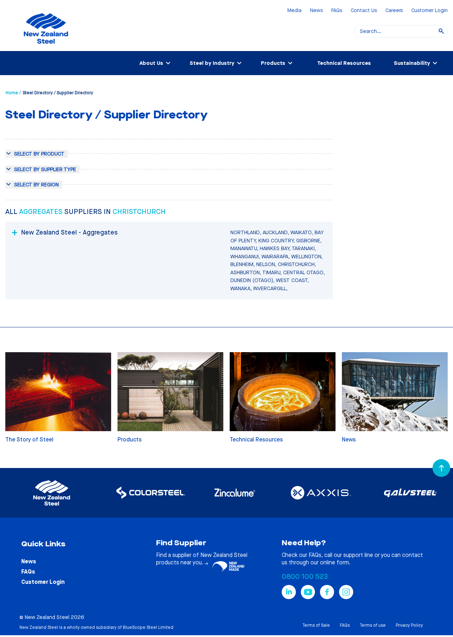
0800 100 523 (305, 576)
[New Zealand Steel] (46, 47)
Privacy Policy (409, 625)
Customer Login (429, 11)
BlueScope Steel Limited (148, 627)
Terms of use (373, 625)
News (316, 11)
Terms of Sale (316, 625)
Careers (394, 11)
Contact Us (364, 11)
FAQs (336, 11)
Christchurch (139, 211)
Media (294, 11)
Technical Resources (344, 63)
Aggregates (41, 211)
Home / (13, 93)
